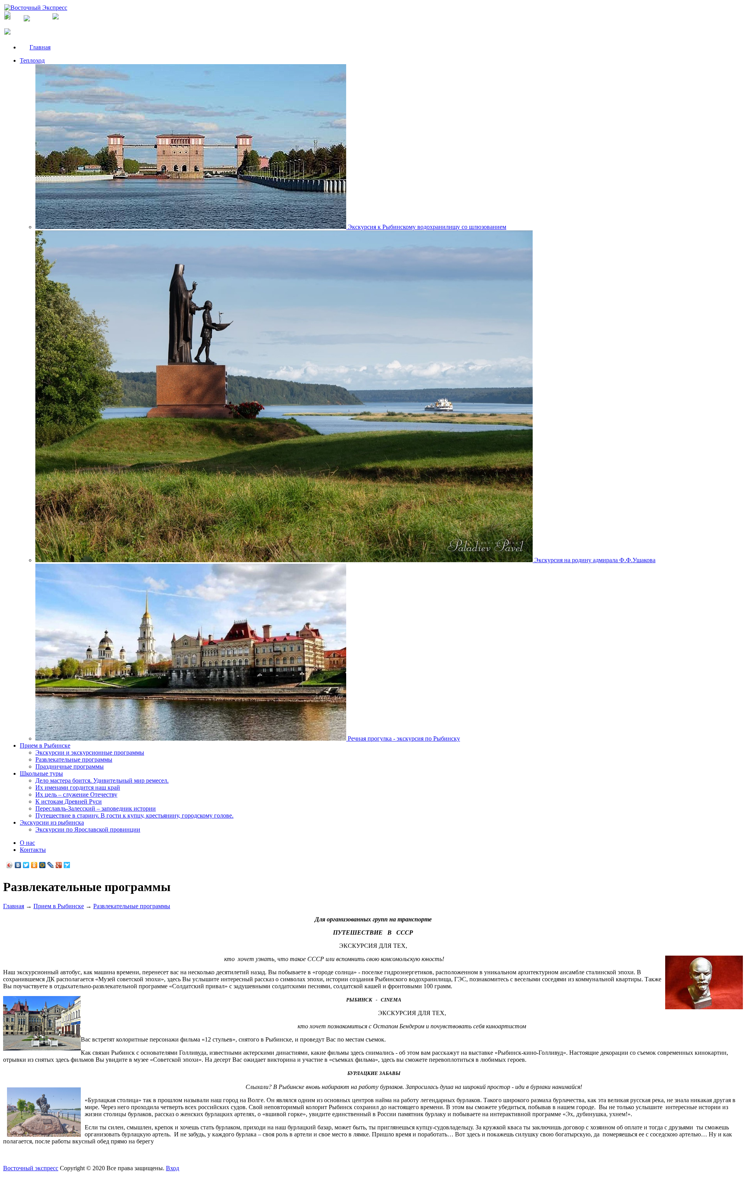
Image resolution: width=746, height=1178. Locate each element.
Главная (40, 47)
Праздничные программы (69, 766)
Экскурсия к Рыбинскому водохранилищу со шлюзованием (426, 227)
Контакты (33, 849)
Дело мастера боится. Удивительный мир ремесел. (102, 780)
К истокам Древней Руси (68, 801)
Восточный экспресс (30, 1168)
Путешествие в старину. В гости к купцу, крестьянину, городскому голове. (134, 815)
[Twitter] (26, 865)
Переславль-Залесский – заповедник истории (95, 808)
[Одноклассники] (34, 865)
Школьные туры (41, 773)
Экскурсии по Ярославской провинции (87, 829)
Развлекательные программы (73, 759)
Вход (172, 1168)
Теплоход (32, 60)
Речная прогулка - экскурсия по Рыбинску (403, 738)
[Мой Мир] (42, 865)
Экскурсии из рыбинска (52, 822)
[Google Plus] (59, 865)
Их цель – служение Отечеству (76, 794)
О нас (27, 842)
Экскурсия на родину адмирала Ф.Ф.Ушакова (594, 560)
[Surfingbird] (67, 865)
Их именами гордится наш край (77, 787)
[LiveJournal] (51, 865)
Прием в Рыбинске (45, 745)
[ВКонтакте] (18, 865)
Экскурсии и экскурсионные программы (89, 752)
